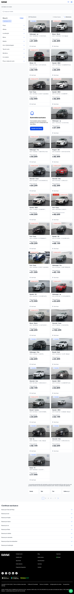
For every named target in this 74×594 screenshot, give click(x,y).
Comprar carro (19, 554)
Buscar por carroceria (6, 537)
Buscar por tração (5, 517)
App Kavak (18, 560)
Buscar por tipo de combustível (9, 541)
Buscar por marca (5, 521)
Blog (39, 554)
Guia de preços (41, 560)
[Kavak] (3, 2)
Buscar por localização (7, 545)
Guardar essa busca (36, 128)
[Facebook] (2, 573)
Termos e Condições (44, 584)
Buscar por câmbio (6, 533)
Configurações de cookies (55, 584)
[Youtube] (9, 573)
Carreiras (40, 564)
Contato (39, 567)
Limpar (21, 18)
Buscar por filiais (5, 529)
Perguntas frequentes (21, 567)
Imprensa (58, 554)
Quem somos (41, 557)
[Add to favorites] (48, 22)
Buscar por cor (5, 525)
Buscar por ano (5, 513)
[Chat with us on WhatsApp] (71, 591)
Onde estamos (19, 564)
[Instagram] (6, 573)
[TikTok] (16, 573)
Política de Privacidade (33, 584)
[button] (7, 21)
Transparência (66, 584)
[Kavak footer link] (5, 560)
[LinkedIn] (13, 573)
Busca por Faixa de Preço (7, 509)
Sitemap (3, 585)
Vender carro (19, 557)
